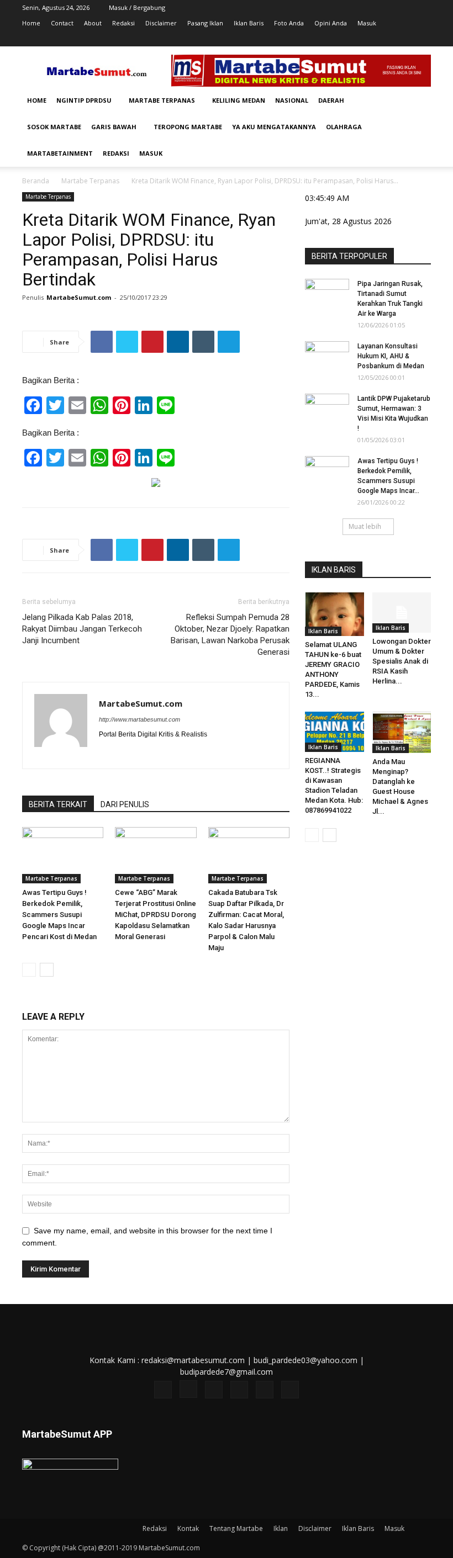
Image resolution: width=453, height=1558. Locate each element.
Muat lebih (365, 526)
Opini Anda (330, 23)
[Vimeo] (386, 38)
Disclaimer (161, 23)
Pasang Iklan (205, 23)
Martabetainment (60, 153)
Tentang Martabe (236, 1528)
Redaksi (123, 23)
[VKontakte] (404, 38)
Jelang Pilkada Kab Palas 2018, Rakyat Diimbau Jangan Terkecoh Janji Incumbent (82, 628)
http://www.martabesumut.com (139, 719)
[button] (417, 101)
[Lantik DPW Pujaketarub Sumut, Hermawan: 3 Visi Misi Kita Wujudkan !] (327, 409)
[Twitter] (368, 38)
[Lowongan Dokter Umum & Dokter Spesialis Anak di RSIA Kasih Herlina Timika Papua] (401, 612)
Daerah (331, 100)
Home (31, 23)
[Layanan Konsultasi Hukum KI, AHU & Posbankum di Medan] (327, 356)
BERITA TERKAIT (58, 804)
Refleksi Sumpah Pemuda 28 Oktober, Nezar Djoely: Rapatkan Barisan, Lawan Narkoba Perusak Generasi (230, 634)
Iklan (280, 1528)
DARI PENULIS (125, 804)
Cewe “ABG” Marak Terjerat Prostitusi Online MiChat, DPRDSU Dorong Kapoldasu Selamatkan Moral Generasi (155, 914)
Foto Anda (289, 23)
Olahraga (344, 127)
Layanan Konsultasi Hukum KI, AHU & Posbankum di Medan (390, 356)
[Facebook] (331, 38)
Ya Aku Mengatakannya (274, 127)
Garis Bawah (113, 127)
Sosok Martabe (54, 127)
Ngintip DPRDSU (84, 100)
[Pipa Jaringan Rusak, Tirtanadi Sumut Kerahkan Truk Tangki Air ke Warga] (327, 294)
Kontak (188, 1528)
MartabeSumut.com (78, 297)
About (93, 23)
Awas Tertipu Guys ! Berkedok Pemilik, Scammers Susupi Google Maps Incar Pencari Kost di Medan (59, 914)
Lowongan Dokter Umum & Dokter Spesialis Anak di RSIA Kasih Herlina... (401, 661)
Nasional (291, 100)
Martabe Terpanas (162, 100)
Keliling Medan (238, 100)
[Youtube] (422, 38)
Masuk (366, 23)
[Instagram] (349, 38)
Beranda (35, 181)
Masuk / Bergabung (137, 7)
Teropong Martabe (188, 127)
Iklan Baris (249, 23)
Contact (62, 23)
